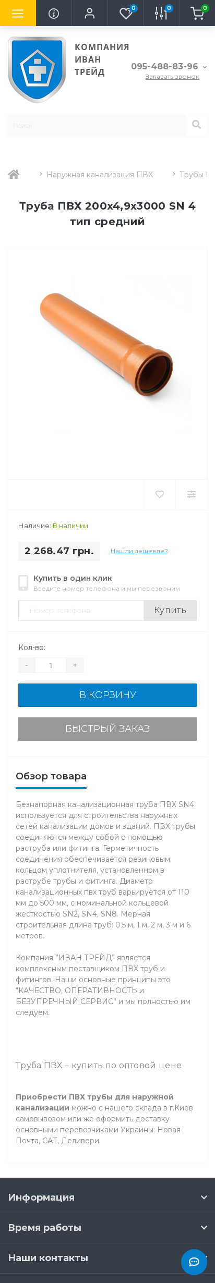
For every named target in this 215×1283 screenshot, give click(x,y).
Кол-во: (31, 647)
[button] (89, 13)
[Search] (196, 125)
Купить (170, 610)
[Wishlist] (159, 494)
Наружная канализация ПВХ (99, 174)
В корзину (107, 695)
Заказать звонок (172, 76)
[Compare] (191, 494)
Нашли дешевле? (139, 551)
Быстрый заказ (107, 729)
